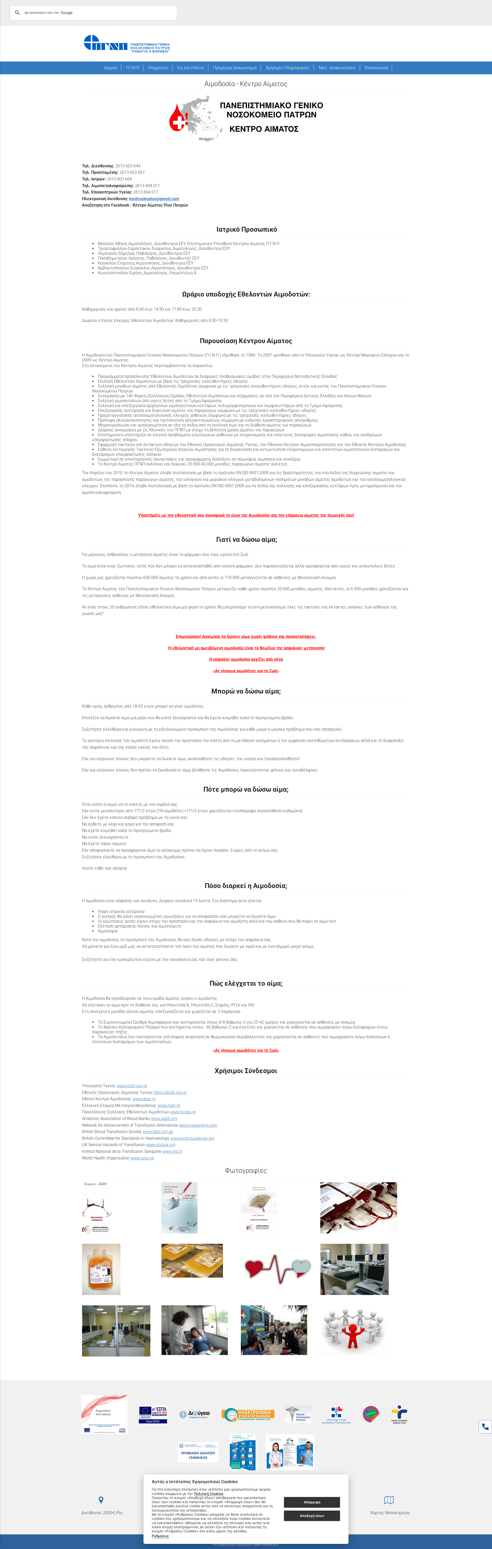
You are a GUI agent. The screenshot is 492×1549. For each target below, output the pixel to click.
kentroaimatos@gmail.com (154, 198)
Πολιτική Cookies (208, 1494)
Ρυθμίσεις (160, 1536)
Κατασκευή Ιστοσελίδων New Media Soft (246, 1544)
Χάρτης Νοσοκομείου (390, 1512)
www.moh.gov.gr (132, 1085)
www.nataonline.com (198, 1125)
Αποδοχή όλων (312, 1516)
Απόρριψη (312, 1502)
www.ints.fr (172, 1151)
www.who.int (142, 1158)
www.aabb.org (164, 1118)
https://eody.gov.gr (170, 1092)
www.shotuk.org (160, 1144)
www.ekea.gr (144, 1098)
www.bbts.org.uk (158, 1131)
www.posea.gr (183, 1111)
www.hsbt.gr (169, 1105)
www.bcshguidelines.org (192, 1138)
